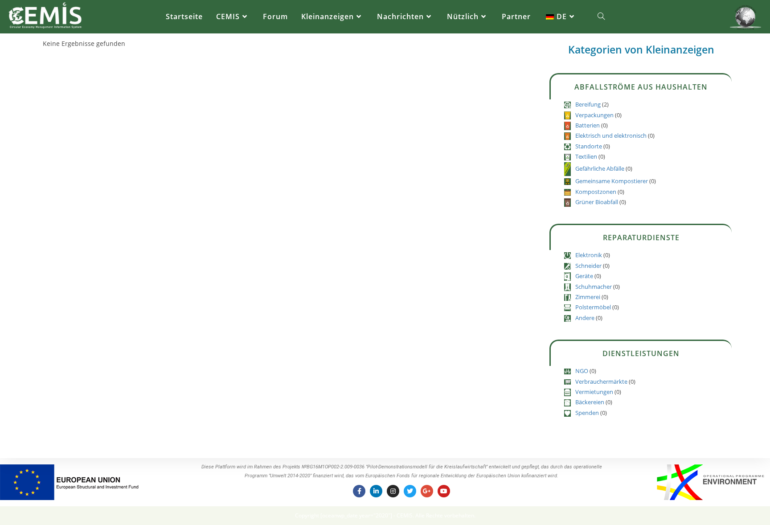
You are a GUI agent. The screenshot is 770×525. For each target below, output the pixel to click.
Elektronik (588, 255)
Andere (584, 318)
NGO (581, 371)
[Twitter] (410, 491)
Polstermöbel (593, 307)
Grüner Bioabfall (596, 202)
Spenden (587, 413)
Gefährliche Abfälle (599, 168)
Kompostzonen (595, 192)
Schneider (588, 266)
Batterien (587, 125)
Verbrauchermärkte (601, 381)
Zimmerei (587, 297)
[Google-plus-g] (427, 491)
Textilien (586, 156)
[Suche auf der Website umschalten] (601, 16)
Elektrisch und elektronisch (611, 135)
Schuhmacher (593, 287)
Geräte (584, 276)
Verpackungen (594, 115)
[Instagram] (393, 491)
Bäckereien (589, 402)
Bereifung (588, 104)
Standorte (588, 146)
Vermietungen (594, 392)
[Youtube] (444, 491)
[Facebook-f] (359, 491)
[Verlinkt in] (376, 491)
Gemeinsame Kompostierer (611, 181)
